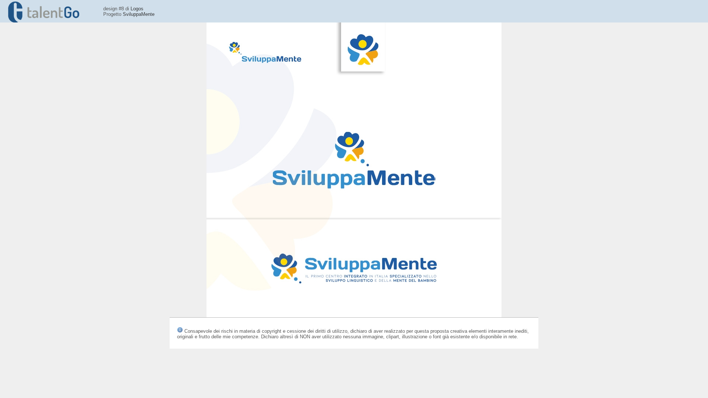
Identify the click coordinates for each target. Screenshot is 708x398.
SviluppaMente (139, 14)
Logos (137, 8)
